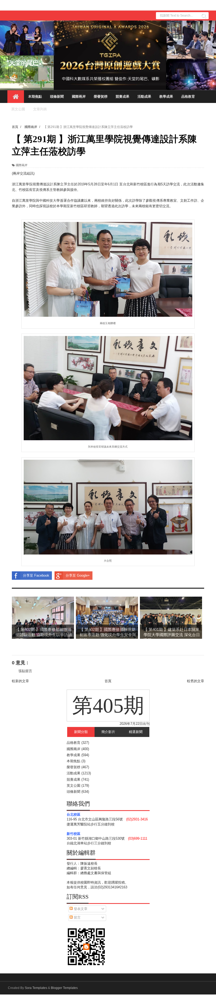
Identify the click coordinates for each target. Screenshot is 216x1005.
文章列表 (40, 109)
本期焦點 (35, 96)
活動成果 (144, 96)
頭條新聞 (57, 96)
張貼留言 (25, 671)
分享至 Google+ (78, 575)
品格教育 (188, 96)
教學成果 (166, 96)
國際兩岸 (79, 96)
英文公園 (18, 109)
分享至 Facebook (36, 575)
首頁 (108, 681)
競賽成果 (122, 96)
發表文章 (80, 909)
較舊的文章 (195, 681)
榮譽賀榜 (100, 96)
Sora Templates (36, 988)
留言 (77, 917)
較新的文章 (20, 681)
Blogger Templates (64, 988)
